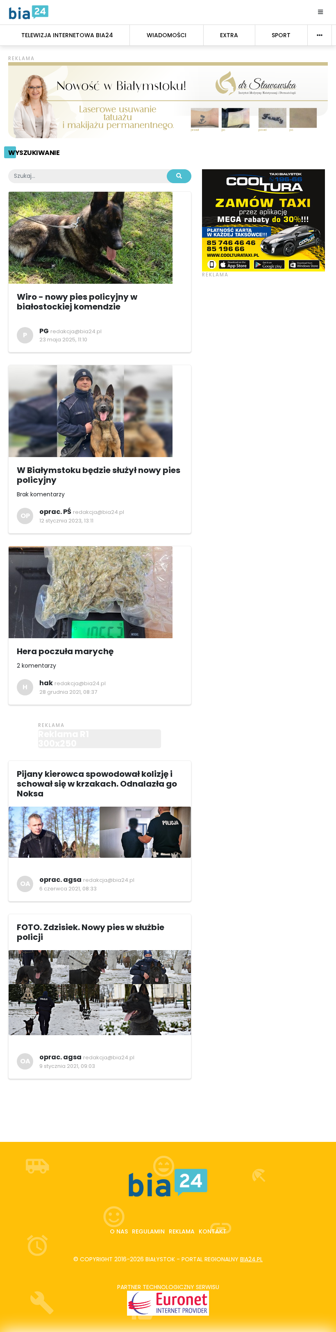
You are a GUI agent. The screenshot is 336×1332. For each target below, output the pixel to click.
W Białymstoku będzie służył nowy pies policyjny (98, 475)
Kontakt (213, 1231)
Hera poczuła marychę (66, 651)
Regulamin (148, 1231)
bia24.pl (251, 1259)
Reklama (182, 1231)
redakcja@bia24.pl (76, 331)
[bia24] (28, 12)
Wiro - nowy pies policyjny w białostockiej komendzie (77, 301)
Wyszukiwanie (33, 152)
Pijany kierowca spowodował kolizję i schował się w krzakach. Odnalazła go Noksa (97, 783)
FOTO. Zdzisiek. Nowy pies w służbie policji (90, 932)
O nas (119, 1231)
